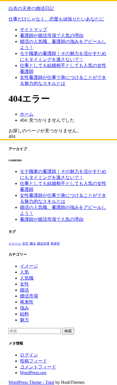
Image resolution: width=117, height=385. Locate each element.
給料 (24, 313)
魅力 (24, 319)
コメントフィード (38, 366)
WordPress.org (33, 372)
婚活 (33, 243)
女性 (25, 243)
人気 (24, 272)
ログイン (29, 355)
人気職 (27, 278)
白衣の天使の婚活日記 (31, 8)
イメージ (15, 243)
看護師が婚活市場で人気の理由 (51, 35)
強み (24, 307)
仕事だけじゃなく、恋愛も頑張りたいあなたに (56, 19)
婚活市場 (43, 243)
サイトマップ (33, 29)
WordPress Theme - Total (31, 382)
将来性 (55, 243)
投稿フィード (33, 360)
